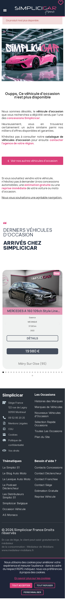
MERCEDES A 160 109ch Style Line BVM (32, 312)
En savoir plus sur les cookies (32, 578)
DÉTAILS (32, 338)
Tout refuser (45, 585)
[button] (5, 10)
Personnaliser (32, 592)
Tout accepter (21, 585)
